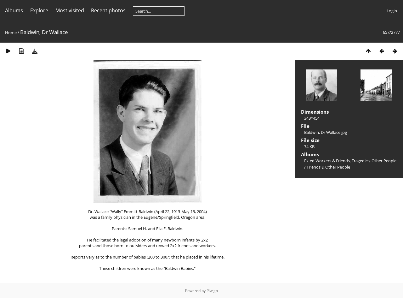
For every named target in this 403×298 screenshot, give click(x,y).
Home (11, 32)
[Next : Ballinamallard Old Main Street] (394, 51)
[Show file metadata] (21, 51)
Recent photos (108, 10)
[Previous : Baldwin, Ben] (381, 51)
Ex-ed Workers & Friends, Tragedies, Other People (350, 161)
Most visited (69, 10)
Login (392, 11)
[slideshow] (8, 51)
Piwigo (212, 290)
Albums (14, 10)
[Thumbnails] (368, 51)
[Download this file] (34, 51)
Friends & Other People (328, 167)
